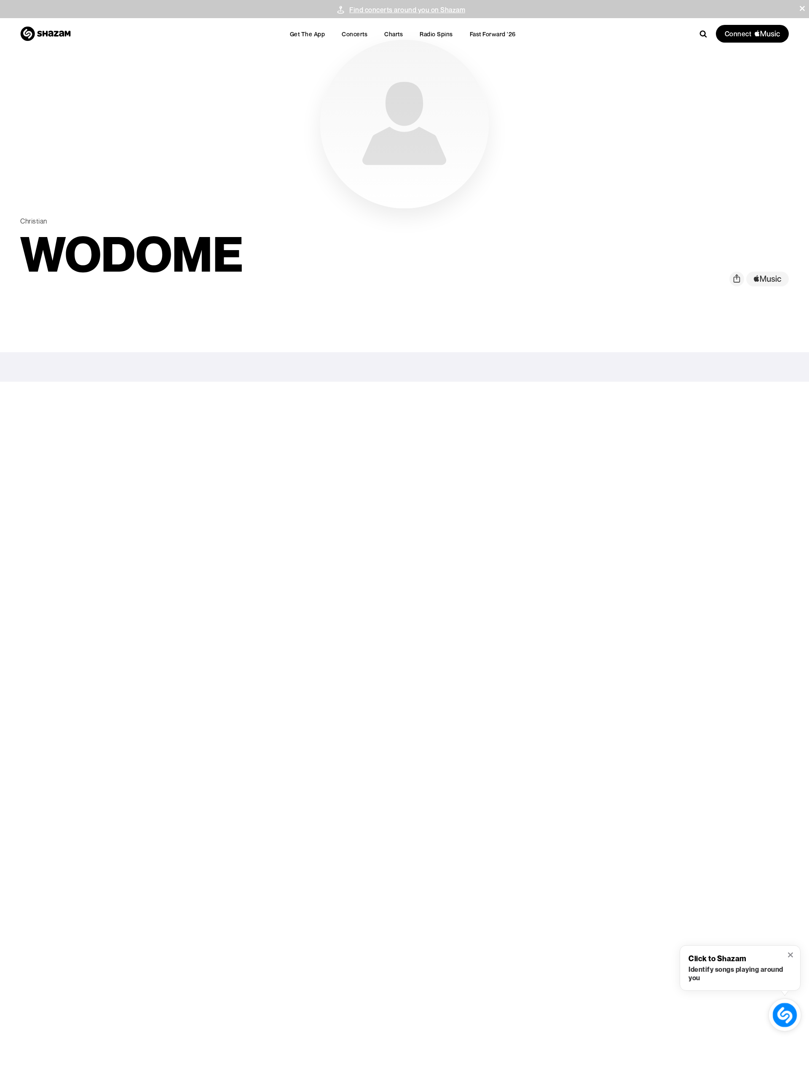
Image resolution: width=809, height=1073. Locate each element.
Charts (393, 34)
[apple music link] (767, 279)
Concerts (354, 34)
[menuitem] (307, 34)
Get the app (307, 34)
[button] (802, 8)
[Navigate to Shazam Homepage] (45, 34)
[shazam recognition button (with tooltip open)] (785, 1015)
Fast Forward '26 (493, 34)
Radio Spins (436, 34)
